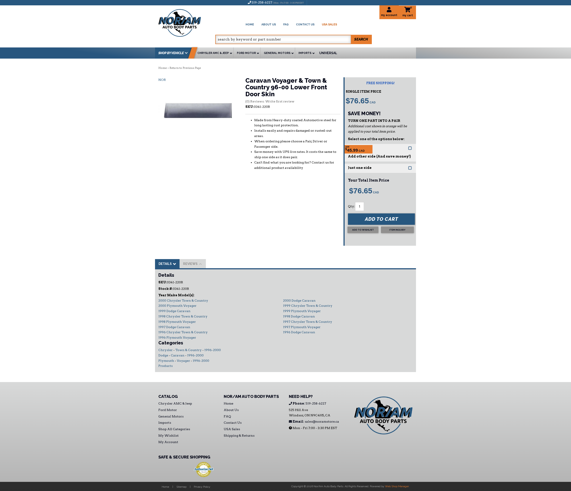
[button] (293, 39)
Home (162, 68)
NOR (162, 80)
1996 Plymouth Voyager (177, 337)
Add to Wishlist (363, 230)
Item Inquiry (397, 230)
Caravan (177, 355)
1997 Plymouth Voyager (302, 327)
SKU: (249, 106)
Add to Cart (381, 219)
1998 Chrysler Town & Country (182, 316)
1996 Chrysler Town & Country (183, 332)
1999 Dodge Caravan (174, 311)
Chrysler (165, 350)
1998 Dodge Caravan (299, 316)
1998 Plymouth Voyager (177, 321)
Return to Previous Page (185, 68)
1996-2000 (212, 350)
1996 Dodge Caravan (299, 332)
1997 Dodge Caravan (174, 327)
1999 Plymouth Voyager (302, 311)
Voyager (183, 360)
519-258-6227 (309, 403)
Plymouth (166, 360)
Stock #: (165, 289)
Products (165, 366)
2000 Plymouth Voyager (177, 305)
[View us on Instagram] (319, 2)
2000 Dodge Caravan (299, 300)
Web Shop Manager (397, 486)
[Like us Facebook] (312, 2)
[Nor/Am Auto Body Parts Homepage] (186, 22)
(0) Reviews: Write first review (269, 101)
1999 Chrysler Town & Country (307, 305)
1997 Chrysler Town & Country (307, 321)
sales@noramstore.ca (315, 421)
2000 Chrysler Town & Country (183, 300)
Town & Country (188, 350)
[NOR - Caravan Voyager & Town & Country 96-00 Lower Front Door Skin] (198, 110)
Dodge (163, 355)
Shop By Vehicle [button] (171, 53)
